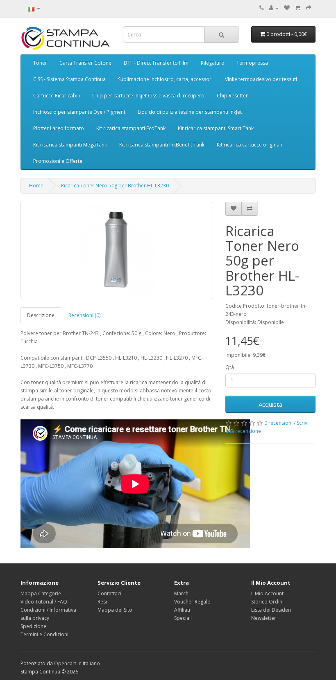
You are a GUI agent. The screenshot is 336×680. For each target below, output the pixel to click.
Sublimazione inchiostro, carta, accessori (165, 79)
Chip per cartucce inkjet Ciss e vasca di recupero (148, 95)
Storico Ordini (267, 601)
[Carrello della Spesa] (297, 8)
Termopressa (252, 62)
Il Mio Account (267, 593)
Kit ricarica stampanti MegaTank (70, 144)
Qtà (229, 367)
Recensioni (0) (84, 315)
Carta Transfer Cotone (85, 62)
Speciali (183, 618)
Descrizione (40, 315)
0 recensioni (278, 422)
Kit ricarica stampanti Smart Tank (216, 128)
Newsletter (263, 618)
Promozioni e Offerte (57, 161)
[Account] (274, 8)
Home (36, 185)
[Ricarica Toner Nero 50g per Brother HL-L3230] (116, 250)
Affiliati (182, 609)
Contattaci (109, 593)
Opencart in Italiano (77, 663)
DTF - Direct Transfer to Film (156, 62)
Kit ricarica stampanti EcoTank (131, 128)
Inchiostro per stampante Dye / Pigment (79, 111)
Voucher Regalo (192, 601)
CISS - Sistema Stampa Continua (69, 79)
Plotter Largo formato (58, 128)
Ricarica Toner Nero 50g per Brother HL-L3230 (115, 185)
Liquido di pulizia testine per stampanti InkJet (190, 111)
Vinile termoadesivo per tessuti (261, 79)
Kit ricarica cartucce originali (249, 144)
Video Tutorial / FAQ (43, 601)
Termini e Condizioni (44, 634)
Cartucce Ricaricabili (56, 95)
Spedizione (33, 626)
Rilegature (212, 62)
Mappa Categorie (40, 593)
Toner (40, 62)
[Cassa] (308, 8)
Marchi (182, 593)
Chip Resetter (232, 95)
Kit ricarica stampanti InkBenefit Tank (161, 144)
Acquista (270, 404)
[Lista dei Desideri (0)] (287, 8)
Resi (102, 601)
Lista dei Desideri (271, 609)
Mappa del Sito (115, 609)
